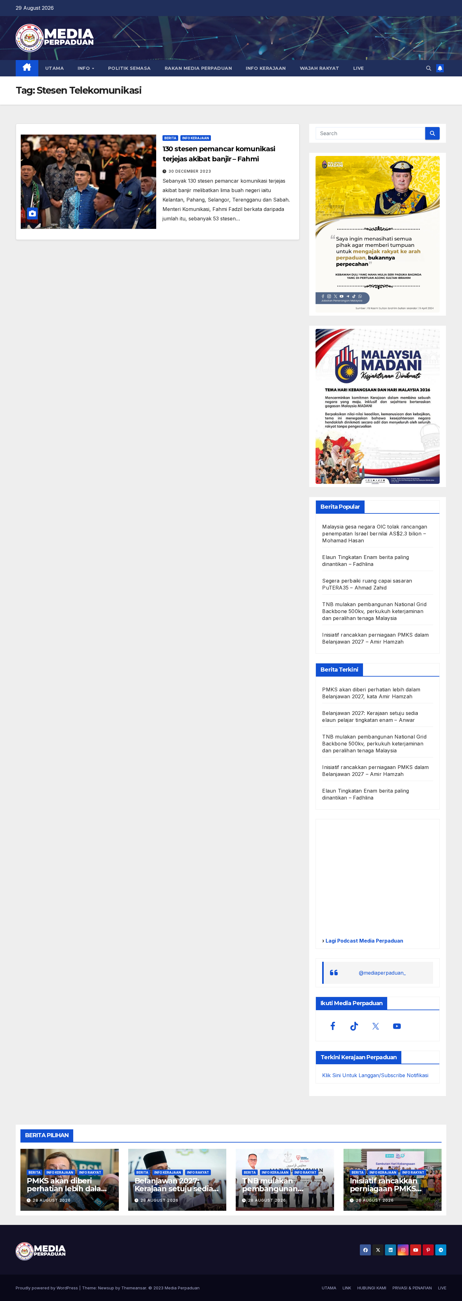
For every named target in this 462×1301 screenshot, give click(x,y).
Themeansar (133, 1287)
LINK (347, 1287)
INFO (84, 68)
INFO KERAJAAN (266, 68)
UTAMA (54, 68)
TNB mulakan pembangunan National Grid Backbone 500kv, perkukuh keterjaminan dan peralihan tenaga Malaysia (374, 611)
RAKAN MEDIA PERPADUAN (198, 68)
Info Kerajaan (195, 138)
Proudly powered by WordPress (47, 1287)
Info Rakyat (90, 1172)
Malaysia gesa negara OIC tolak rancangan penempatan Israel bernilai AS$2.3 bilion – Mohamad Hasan (374, 533)
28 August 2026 (52, 1200)
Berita (170, 138)
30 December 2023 (189, 171)
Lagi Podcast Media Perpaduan (363, 941)
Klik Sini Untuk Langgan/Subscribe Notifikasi (375, 1075)
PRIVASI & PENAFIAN (412, 1287)
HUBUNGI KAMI (371, 1287)
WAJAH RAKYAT (319, 68)
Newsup (106, 1287)
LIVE (358, 68)
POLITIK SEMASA (129, 68)
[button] (428, 68)
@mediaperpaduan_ (382, 973)
